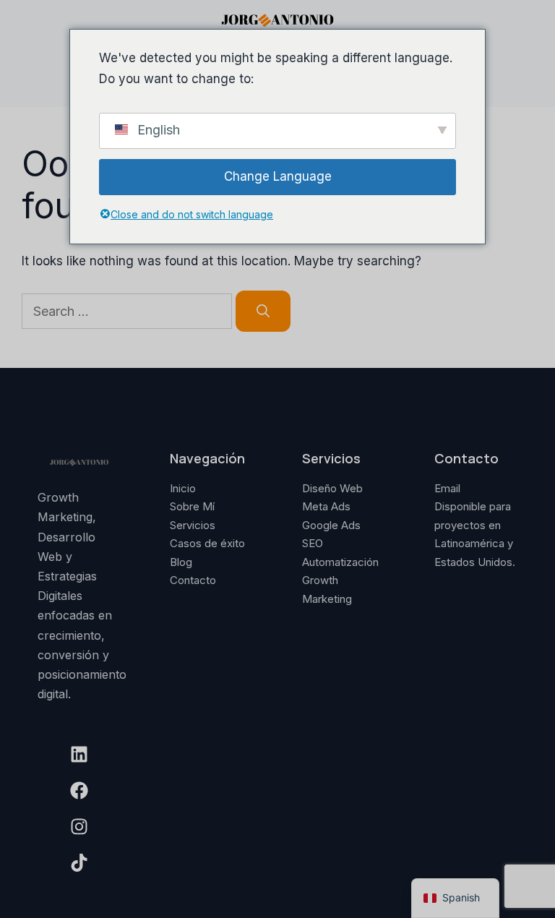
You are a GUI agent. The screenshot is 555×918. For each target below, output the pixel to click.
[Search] (263, 311)
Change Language (278, 176)
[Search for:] (129, 311)
